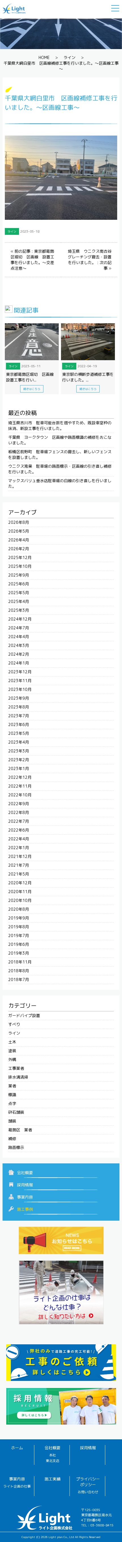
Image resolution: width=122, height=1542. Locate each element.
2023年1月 (18, 768)
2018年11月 (19, 962)
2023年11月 (19, 680)
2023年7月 (18, 715)
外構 (12, 1059)
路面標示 (16, 1147)
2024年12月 (19, 619)
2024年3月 (18, 645)
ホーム (17, 1447)
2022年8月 (18, 812)
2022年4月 (18, 838)
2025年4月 (18, 601)
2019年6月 (18, 944)
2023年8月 (18, 707)
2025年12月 (19, 557)
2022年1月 (18, 847)
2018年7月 (18, 979)
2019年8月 (18, 926)
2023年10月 (19, 689)
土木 (12, 1042)
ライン (69, 57)
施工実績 (52, 1479)
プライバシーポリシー (88, 1481)
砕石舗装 (16, 1112)
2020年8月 (18, 909)
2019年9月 (18, 918)
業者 (12, 1086)
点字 (12, 1103)
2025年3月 (18, 610)
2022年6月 (18, 830)
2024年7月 (18, 627)
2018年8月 (18, 970)
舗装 (12, 1121)
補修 (12, 1138)
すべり (14, 1024)
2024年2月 (18, 654)
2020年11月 (19, 891)
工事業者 (16, 1068)
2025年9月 (18, 575)
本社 (52, 1455)
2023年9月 (18, 698)
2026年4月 (18, 540)
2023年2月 (18, 759)
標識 (12, 1094)
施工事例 (25, 1209)
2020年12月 (19, 882)
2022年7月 (18, 821)
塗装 (12, 1050)
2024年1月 (18, 663)
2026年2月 (18, 548)
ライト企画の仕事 (17, 1486)
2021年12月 (19, 856)
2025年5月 (18, 592)
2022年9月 (18, 803)
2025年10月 (19, 566)
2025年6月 (18, 584)
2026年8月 (18, 522)
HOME (44, 57)
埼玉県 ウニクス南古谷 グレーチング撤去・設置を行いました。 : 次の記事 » (91, 259)
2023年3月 (18, 751)
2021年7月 (18, 865)
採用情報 (25, 1184)
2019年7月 (18, 935)
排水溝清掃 (18, 1077)
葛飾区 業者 (20, 1129)
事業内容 (25, 1197)
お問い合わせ (88, 1492)
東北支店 (52, 1460)
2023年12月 (19, 671)
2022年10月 (19, 795)
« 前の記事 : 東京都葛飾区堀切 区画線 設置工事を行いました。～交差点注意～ (32, 259)
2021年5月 (18, 874)
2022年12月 (19, 777)
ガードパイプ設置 (24, 1015)
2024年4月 (18, 636)
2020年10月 (19, 900)
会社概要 (25, 1172)
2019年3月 (18, 953)
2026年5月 (18, 531)
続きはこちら (31, 389)
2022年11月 (19, 786)
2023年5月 (18, 733)
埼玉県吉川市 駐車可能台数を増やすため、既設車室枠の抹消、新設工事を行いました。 (60, 425)
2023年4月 (18, 742)
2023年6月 (18, 724)
